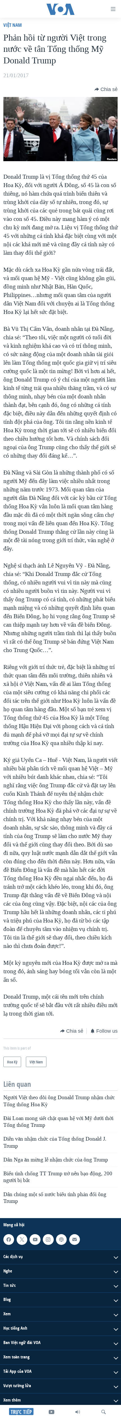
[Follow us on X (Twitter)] (22, 1239)
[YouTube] (51, 1412)
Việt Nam (12, 25)
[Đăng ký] (74, 1239)
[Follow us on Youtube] (35, 1239)
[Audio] (77, 1412)
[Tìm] (103, 1412)
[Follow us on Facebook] (8, 1239)
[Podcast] (61, 1239)
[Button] (106, 89)
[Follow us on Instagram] (48, 1239)
